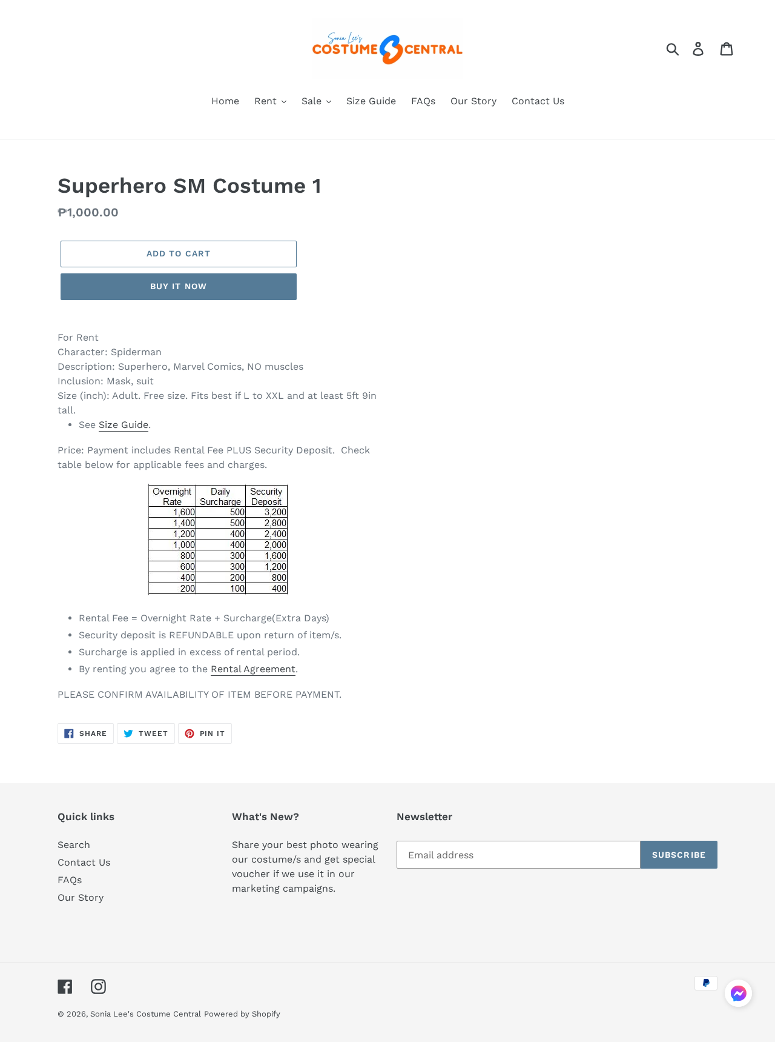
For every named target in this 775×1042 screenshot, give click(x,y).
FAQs (70, 880)
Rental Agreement (253, 669)
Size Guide (123, 424)
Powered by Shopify (242, 1013)
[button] (738, 995)
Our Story (81, 897)
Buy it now (178, 286)
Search (74, 844)
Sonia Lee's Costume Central (145, 1013)
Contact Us (84, 862)
